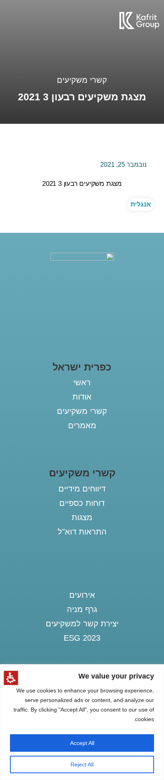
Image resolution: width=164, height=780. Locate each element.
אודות (82, 396)
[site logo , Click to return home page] (139, 26)
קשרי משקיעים (82, 80)
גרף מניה (82, 609)
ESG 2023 (82, 638)
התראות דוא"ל (82, 531)
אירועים (82, 595)
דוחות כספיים (82, 503)
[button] (11, 678)
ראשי (82, 382)
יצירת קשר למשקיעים (82, 623)
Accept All (82, 743)
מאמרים (82, 425)
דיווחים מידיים (82, 488)
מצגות (82, 517)
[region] (82, 722)
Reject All (82, 764)
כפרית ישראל (82, 366)
